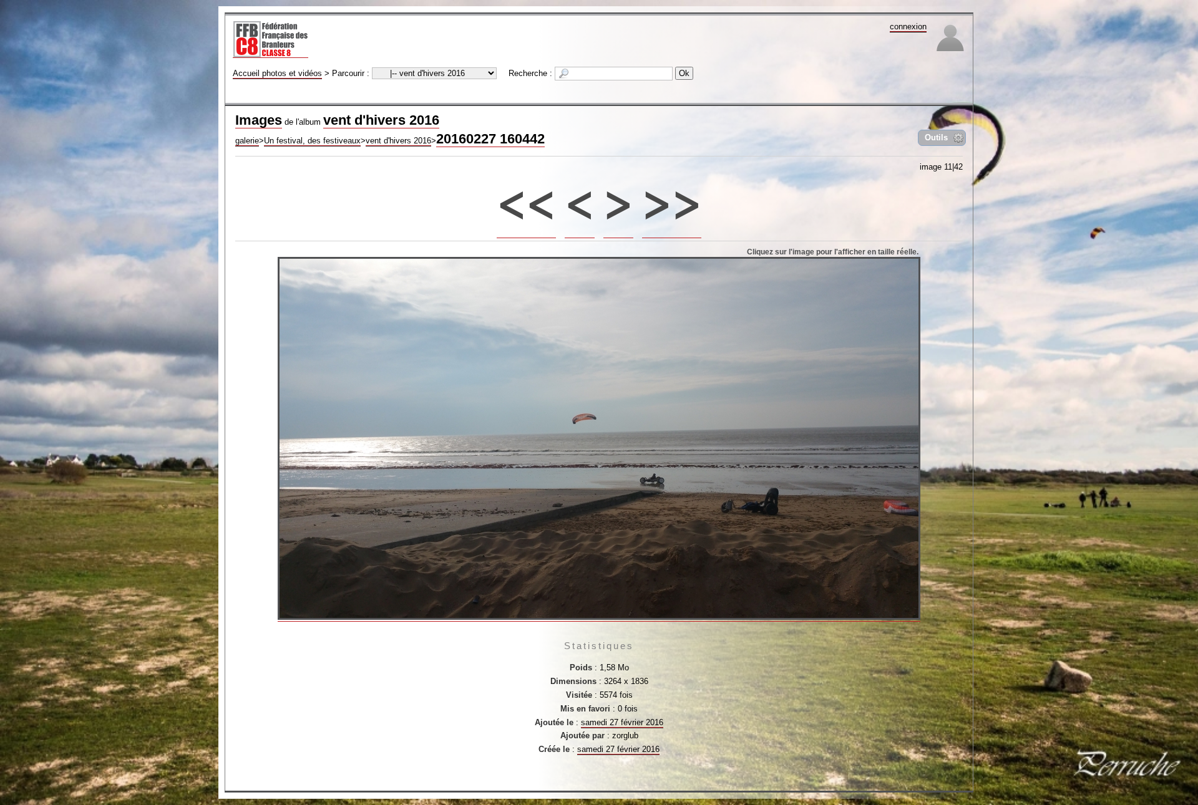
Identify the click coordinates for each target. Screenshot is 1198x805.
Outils (936, 137)
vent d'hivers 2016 (381, 120)
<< (527, 198)
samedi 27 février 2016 (622, 722)
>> (672, 198)
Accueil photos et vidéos (277, 73)
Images (258, 120)
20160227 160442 (490, 139)
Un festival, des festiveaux (312, 140)
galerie (247, 140)
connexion (908, 26)
